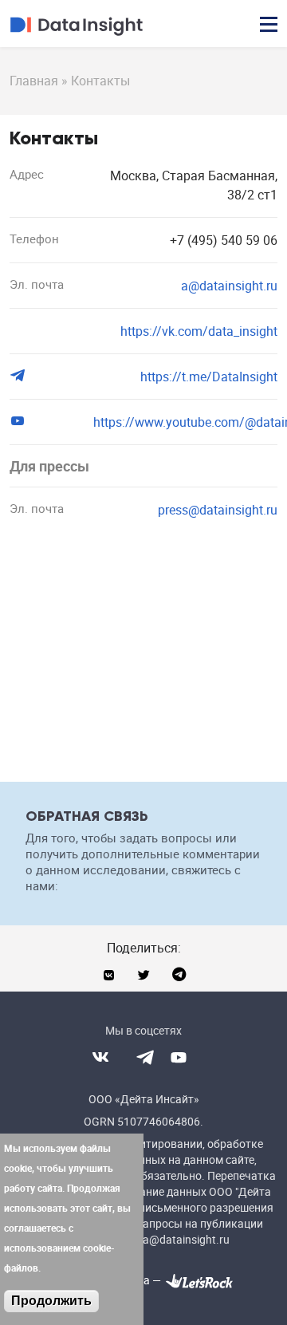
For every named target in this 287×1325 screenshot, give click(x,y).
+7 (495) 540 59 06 (223, 240)
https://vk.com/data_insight (198, 331)
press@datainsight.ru (217, 510)
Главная (34, 80)
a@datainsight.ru (229, 285)
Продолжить (51, 1300)
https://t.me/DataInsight (208, 376)
